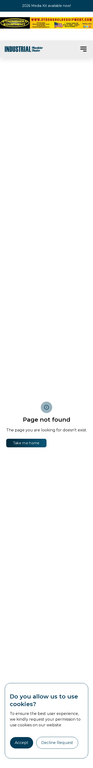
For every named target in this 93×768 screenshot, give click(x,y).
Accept (21, 742)
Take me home (26, 443)
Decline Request (57, 742)
